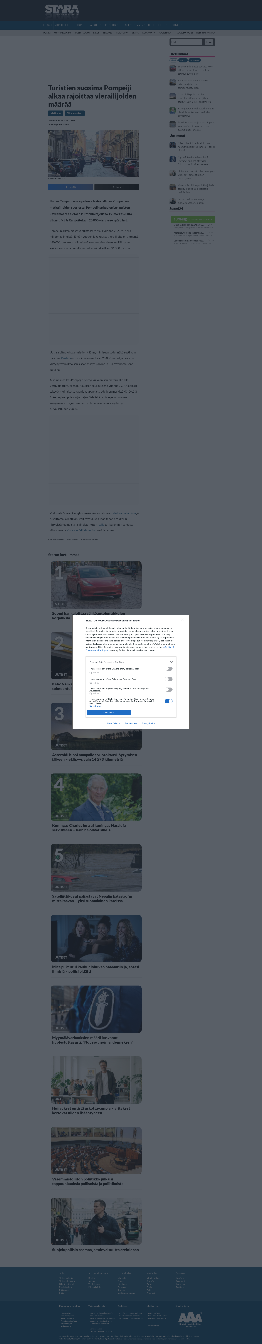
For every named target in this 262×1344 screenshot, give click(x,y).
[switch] (169, 669)
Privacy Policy (148, 723)
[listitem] (131, 662)
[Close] (183, 621)
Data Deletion (113, 723)
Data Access (131, 723)
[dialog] (131, 672)
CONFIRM (109, 712)
